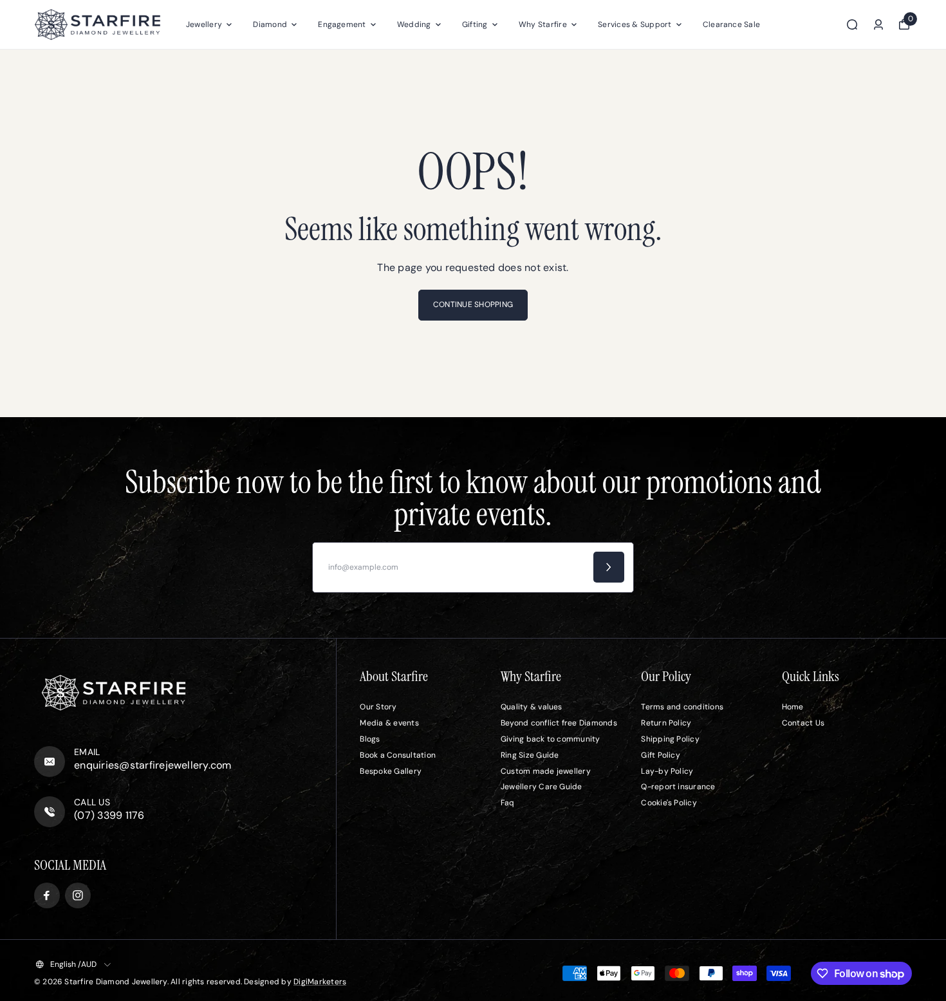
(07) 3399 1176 (109, 815)
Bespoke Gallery (391, 771)
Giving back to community (550, 739)
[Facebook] (47, 895)
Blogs (370, 739)
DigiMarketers (319, 982)
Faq (508, 803)
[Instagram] (78, 895)
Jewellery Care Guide (541, 786)
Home (793, 707)
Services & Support (634, 24)
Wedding (414, 24)
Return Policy (666, 723)
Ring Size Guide (530, 755)
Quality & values (531, 707)
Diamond (270, 24)
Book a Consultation (398, 755)
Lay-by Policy (667, 771)
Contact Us (803, 723)
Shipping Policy (670, 739)
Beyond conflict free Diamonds (559, 723)
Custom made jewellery (546, 771)
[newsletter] (608, 567)
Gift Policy (660, 755)
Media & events (389, 723)
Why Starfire (543, 24)
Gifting (475, 24)
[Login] (878, 24)
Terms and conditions (682, 707)
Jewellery (204, 24)
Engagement (342, 24)
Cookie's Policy (669, 803)
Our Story (378, 707)
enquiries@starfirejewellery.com (152, 765)
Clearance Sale (731, 24)
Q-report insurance (678, 786)
